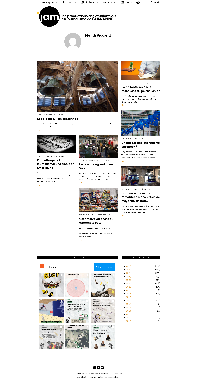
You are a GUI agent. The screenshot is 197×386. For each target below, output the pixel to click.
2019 (128, 290)
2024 (128, 273)
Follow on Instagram (104, 267)
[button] (51, 285)
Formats (68, 2)
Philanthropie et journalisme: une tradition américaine (55, 164)
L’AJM (129, 2)
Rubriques (47, 2)
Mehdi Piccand (46, 115)
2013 (128, 310)
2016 (128, 300)
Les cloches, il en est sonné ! (57, 118)
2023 (128, 276)
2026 (128, 266)
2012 (128, 314)
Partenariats (110, 2)
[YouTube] (158, 2)
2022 (128, 280)
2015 (128, 304)
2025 (128, 269)
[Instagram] (151, 2)
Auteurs (90, 2)
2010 (128, 321)
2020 (128, 286)
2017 (128, 297)
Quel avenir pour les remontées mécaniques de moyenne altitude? (140, 197)
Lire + (39, 130)
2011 (128, 317)
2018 (128, 293)
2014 (128, 307)
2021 (128, 283)
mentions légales (104, 377)
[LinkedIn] (154, 2)
